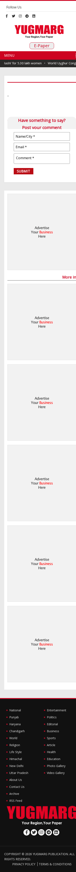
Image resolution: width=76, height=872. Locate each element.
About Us (15, 780)
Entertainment (56, 710)
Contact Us (16, 787)
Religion (14, 745)
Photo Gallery (56, 766)
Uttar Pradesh (18, 773)
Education (53, 759)
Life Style (15, 752)
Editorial (52, 724)
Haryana (15, 724)
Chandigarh (17, 731)
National (15, 710)
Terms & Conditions (55, 864)
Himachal (15, 759)
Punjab (14, 717)
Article (51, 745)
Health (51, 752)
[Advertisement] (38, 232)
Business (53, 731)
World (13, 738)
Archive (14, 794)
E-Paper (42, 45)
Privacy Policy (23, 864)
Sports (51, 738)
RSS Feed (15, 801)
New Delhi (16, 766)
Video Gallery (56, 773)
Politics (52, 717)
